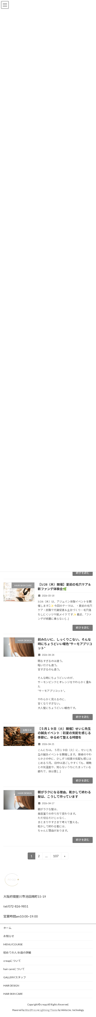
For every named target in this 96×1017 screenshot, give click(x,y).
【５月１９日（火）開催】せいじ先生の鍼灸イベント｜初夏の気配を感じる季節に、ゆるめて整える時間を (64, 733)
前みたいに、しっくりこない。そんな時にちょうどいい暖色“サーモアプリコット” (65, 643)
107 (55, 856)
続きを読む (82, 572)
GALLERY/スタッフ (14, 977)
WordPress (31, 1010)
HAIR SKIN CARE (13, 993)
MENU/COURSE (13, 944)
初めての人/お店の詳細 (17, 952)
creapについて (12, 960)
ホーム (7, 928)
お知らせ (8, 936)
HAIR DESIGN (11, 985)
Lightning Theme (49, 1010)
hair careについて (14, 969)
